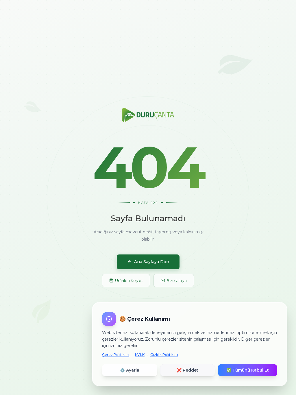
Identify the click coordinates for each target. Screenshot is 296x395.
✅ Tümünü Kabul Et (247, 370)
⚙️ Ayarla (129, 370)
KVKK (140, 354)
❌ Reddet (187, 370)
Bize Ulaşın (176, 280)
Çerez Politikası (115, 354)
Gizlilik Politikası (164, 354)
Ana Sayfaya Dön (151, 261)
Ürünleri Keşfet (129, 280)
